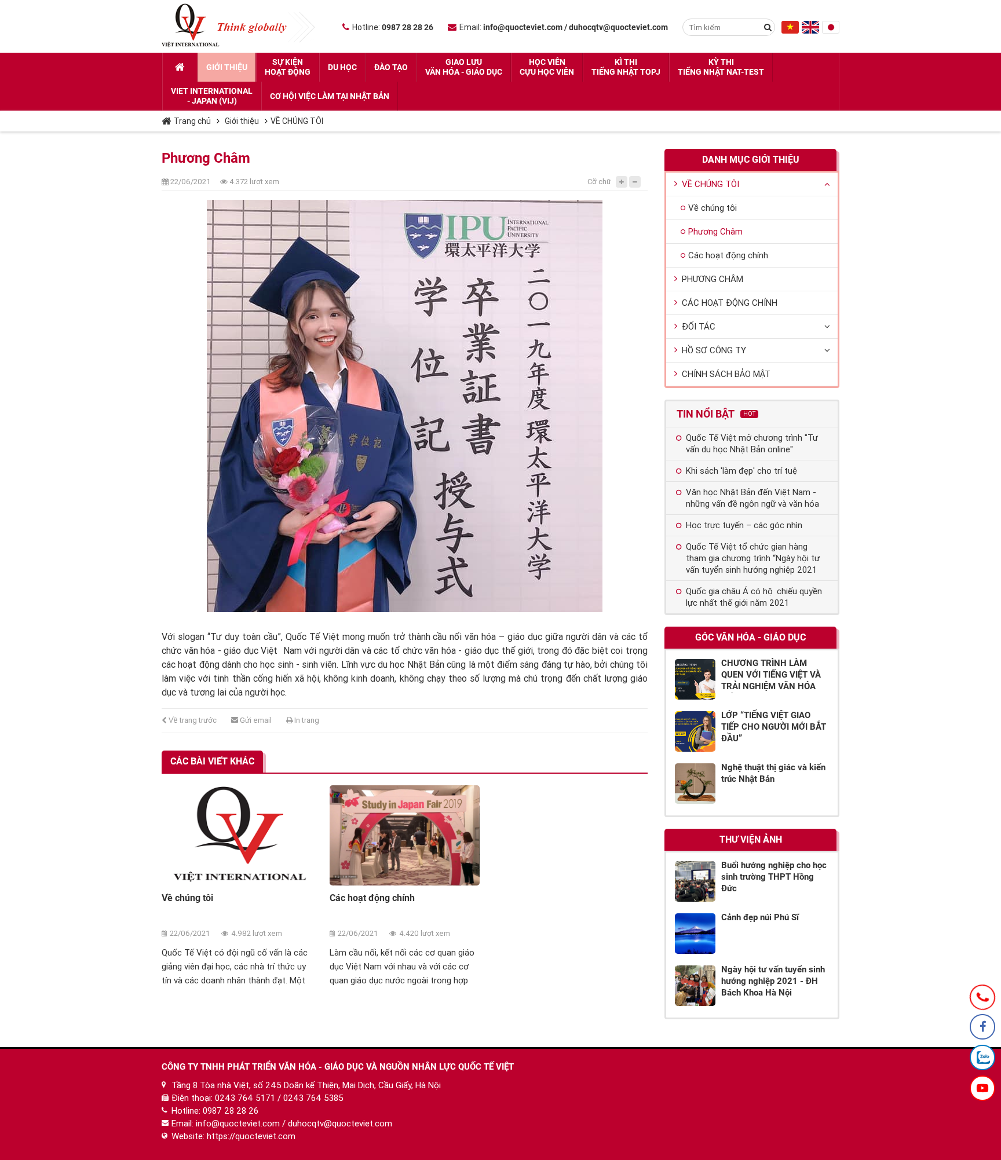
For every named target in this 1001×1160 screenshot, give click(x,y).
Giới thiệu (242, 121)
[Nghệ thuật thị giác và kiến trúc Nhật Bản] (695, 783)
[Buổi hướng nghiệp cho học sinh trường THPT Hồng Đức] (695, 881)
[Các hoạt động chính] (405, 835)
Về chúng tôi (187, 897)
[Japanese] (830, 30)
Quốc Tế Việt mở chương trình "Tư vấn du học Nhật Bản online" (752, 444)
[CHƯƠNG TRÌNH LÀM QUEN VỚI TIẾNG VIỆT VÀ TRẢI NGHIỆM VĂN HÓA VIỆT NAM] (695, 679)
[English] (810, 30)
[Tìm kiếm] (767, 27)
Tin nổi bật (716, 414)
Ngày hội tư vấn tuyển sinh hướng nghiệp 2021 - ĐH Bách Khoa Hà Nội (773, 981)
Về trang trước (192, 720)
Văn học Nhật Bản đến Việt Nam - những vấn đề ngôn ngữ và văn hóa (752, 498)
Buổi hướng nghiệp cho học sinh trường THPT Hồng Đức (774, 877)
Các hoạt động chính (372, 897)
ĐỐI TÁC (698, 326)
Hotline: (392, 27)
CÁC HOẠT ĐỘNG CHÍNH (729, 303)
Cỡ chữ (599, 181)
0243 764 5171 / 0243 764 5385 (279, 1098)
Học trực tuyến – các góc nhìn (744, 525)
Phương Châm (715, 231)
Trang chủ (192, 121)
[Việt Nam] (790, 30)
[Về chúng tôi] (237, 835)
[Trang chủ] (180, 67)
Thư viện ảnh (750, 839)
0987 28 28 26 (230, 1111)
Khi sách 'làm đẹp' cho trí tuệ (741, 471)
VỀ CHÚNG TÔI (297, 121)
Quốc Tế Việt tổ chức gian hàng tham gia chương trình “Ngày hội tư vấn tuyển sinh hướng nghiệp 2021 (753, 558)
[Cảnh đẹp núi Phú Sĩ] (695, 933)
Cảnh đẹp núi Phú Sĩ (760, 917)
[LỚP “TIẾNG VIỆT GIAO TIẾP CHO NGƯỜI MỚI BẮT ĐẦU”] (695, 731)
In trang (306, 720)
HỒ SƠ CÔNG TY (714, 350)
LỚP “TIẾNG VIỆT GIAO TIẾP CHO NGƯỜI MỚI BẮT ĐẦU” (773, 727)
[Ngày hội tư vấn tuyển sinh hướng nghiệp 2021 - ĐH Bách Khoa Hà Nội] (695, 985)
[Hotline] (983, 997)
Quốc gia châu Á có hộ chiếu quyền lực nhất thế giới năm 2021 (754, 597)
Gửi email (255, 720)
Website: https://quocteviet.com (233, 1136)
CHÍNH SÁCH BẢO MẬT (726, 374)
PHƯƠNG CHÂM (712, 279)
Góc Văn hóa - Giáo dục (750, 637)
